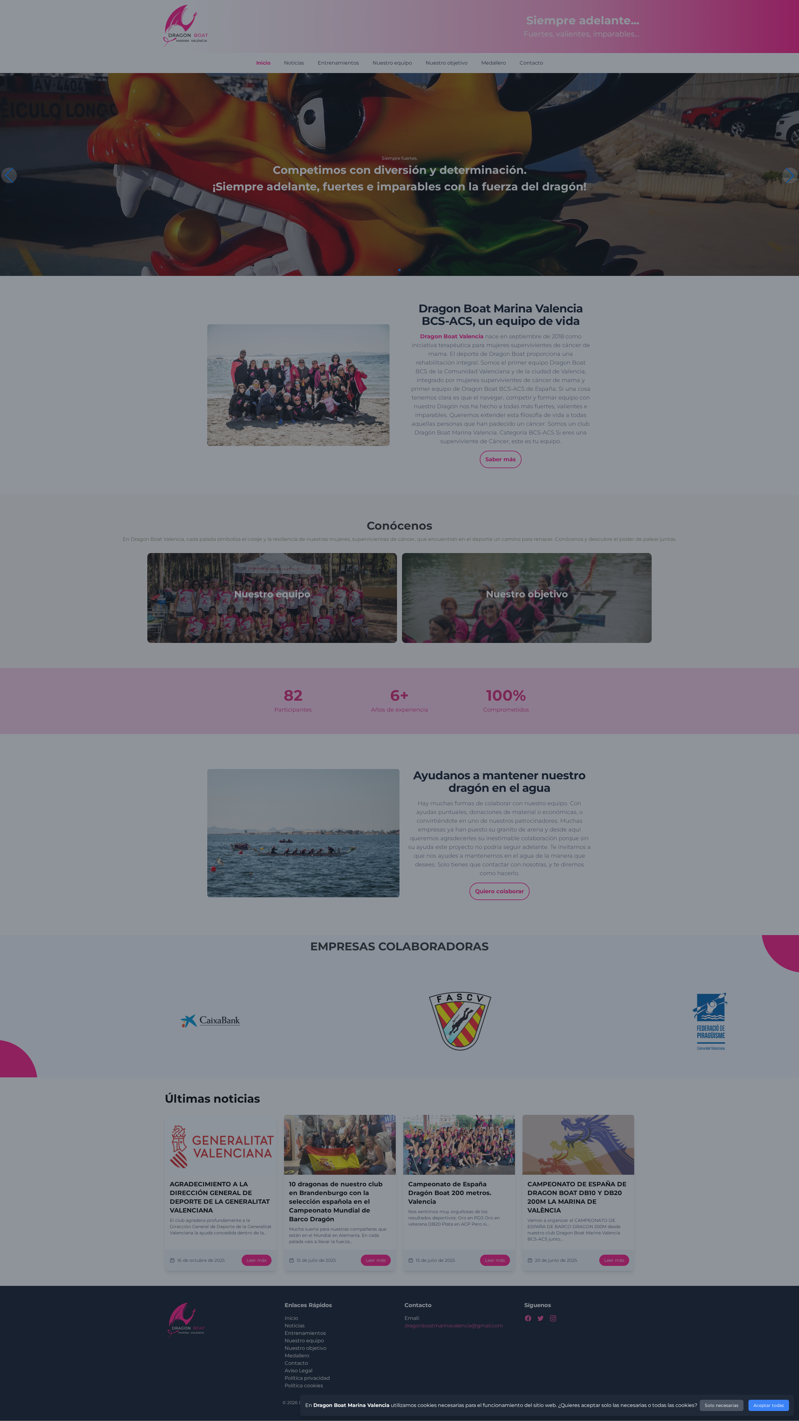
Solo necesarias (721, 1405)
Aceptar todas (768, 1405)
